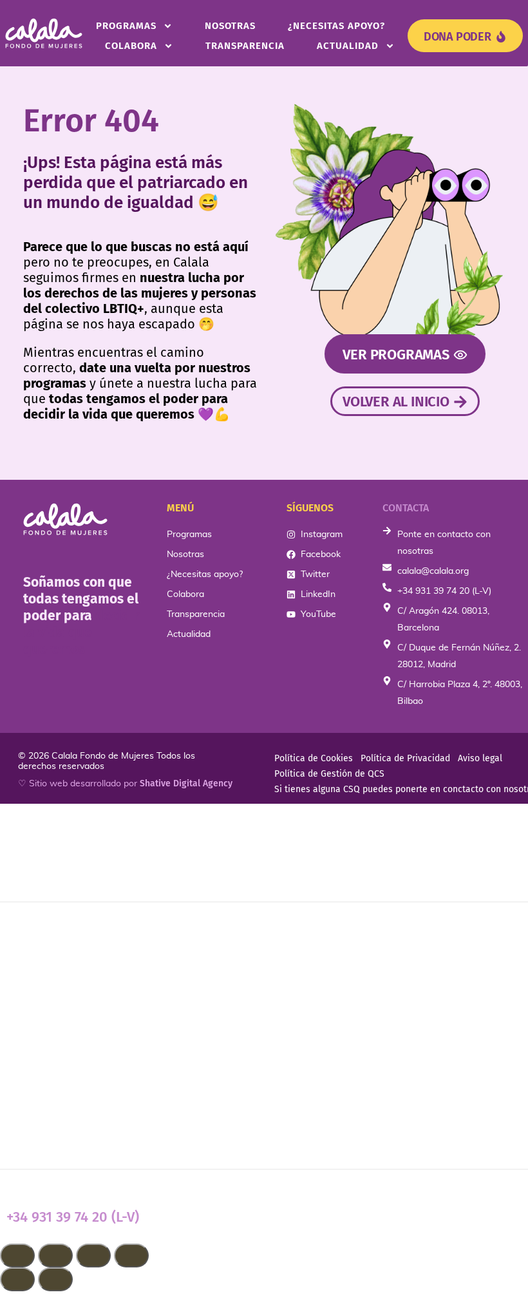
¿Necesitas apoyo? (336, 26)
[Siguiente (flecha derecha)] (55, 1279)
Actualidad (348, 46)
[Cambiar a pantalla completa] (55, 1255)
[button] (264, 1299)
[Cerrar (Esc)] (131, 1255)
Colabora (131, 46)
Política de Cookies (313, 758)
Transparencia (245, 46)
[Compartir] (93, 1255)
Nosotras (230, 26)
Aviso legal (480, 758)
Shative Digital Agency (186, 783)
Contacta (405, 508)
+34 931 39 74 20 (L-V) (72, 1217)
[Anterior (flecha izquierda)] (17, 1279)
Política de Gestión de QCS (329, 773)
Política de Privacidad (405, 758)
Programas (126, 26)
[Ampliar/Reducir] (17, 1255)
